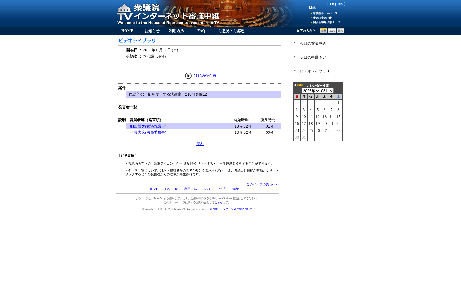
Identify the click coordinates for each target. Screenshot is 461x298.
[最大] (340, 32)
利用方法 (176, 31)
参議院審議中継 (322, 17)
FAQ (201, 31)
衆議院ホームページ (325, 13)
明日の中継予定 (313, 57)
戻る (200, 144)
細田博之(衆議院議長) (148, 126)
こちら (218, 202)
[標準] (323, 32)
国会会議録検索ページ (326, 22)
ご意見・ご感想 (231, 31)
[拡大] (332, 32)
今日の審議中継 (313, 43)
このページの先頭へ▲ (263, 184)
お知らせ (152, 31)
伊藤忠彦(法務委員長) (148, 132)
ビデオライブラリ (315, 71)
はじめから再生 (207, 75)
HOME (127, 31)
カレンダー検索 (318, 86)
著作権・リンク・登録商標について (231, 209)
